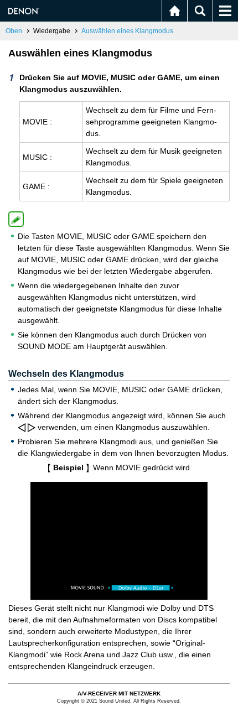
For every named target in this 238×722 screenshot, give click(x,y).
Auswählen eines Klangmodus (127, 31)
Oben (14, 31)
